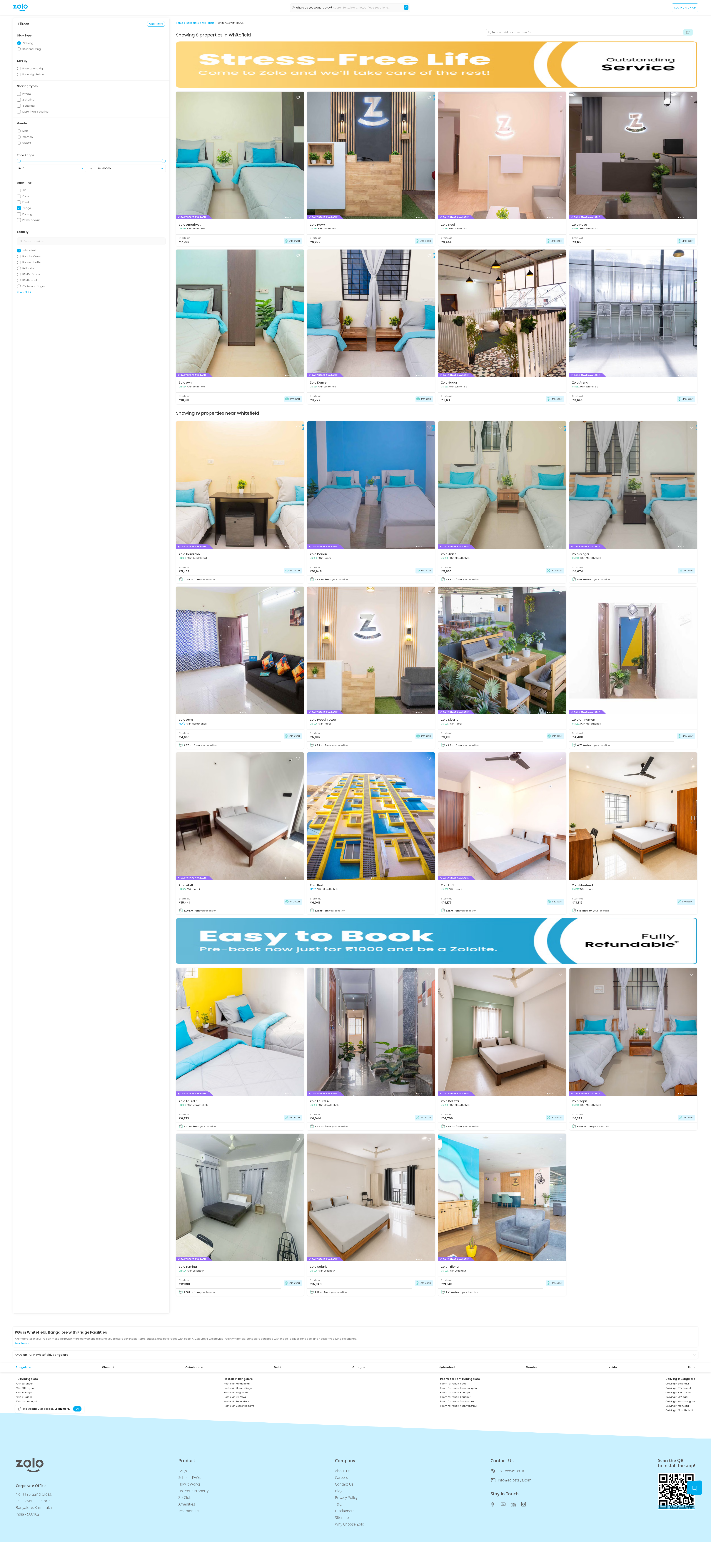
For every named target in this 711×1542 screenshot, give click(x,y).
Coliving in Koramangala (680, 1401)
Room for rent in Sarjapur (455, 1397)
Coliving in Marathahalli (679, 1410)
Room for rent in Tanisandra (457, 1401)
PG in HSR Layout (25, 1392)
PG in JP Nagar (24, 1397)
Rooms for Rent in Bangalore (460, 1379)
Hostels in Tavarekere (236, 1401)
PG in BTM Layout (25, 1388)
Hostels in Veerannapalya (239, 1405)
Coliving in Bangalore (680, 1379)
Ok (77, 1409)
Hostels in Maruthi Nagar (238, 1388)
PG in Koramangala (27, 1401)
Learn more (62, 1409)
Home (179, 23)
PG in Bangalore (27, 1379)
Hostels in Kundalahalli (237, 1383)
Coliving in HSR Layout (678, 1392)
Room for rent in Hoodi (453, 1383)
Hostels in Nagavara (236, 1392)
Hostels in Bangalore (238, 1379)
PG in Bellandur (24, 1383)
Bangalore (192, 23)
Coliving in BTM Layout (678, 1388)
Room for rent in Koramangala (458, 1388)
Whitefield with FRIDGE (230, 23)
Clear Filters (156, 23)
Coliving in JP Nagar (676, 1397)
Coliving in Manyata (677, 1405)
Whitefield (208, 23)
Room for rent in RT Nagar (455, 1392)
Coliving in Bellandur (677, 1383)
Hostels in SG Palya (235, 1397)
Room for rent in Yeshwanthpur (458, 1405)
